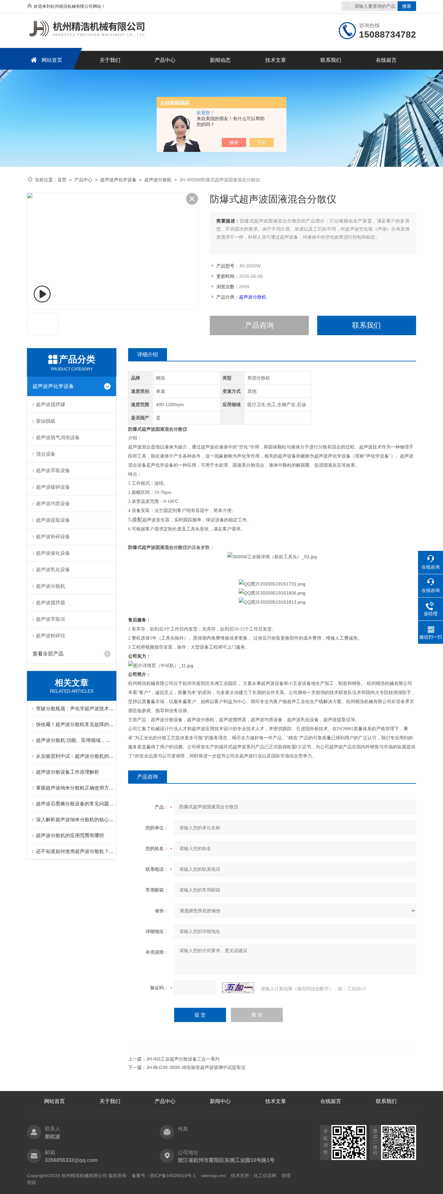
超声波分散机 (158, 179)
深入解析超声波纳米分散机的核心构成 (75, 819)
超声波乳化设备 (53, 569)
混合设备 (45, 454)
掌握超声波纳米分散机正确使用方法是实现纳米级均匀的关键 (75, 787)
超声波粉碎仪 (50, 635)
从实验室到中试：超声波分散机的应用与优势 (75, 756)
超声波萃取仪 (50, 619)
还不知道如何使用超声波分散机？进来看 (75, 851)
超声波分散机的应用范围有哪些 (70, 835)
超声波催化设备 (53, 553)
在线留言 (386, 60)
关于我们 (110, 60)
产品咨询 (259, 325)
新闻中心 (220, 1101)
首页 (61, 179)
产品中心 (165, 60)
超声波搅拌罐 (50, 404)
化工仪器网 (265, 1175)
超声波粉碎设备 (53, 536)
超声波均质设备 (53, 503)
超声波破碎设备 (53, 487)
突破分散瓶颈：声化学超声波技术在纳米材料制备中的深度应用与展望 (75, 708)
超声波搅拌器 (50, 602)
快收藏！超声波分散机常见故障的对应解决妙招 (75, 724)
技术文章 (275, 60)
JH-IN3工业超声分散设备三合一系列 (183, 1059)
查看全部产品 (48, 653)
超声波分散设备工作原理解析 (67, 772)
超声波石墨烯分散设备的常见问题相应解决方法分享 (75, 803)
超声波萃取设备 (53, 470)
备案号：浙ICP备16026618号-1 (164, 1175)
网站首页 (52, 60)
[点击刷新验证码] (238, 987)
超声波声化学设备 (118, 179)
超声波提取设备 (53, 520)
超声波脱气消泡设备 (58, 437)
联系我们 (330, 60)
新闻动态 (220, 60)
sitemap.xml (213, 1175)
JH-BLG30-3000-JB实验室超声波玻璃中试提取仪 (195, 1067)
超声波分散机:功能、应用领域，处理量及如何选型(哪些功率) (75, 740)
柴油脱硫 (45, 421)
